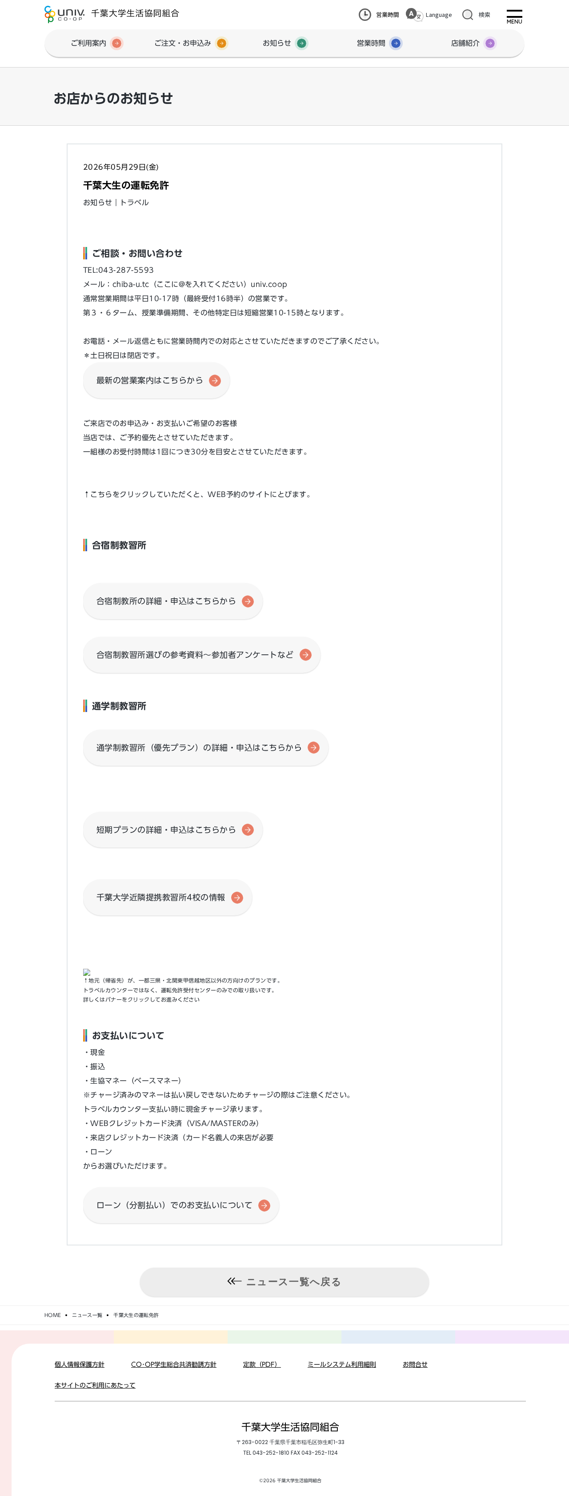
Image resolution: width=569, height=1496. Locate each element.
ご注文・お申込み (182, 43)
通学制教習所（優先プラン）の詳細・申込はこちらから (199, 748)
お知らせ (277, 43)
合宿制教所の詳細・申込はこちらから (166, 601)
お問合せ (415, 1364)
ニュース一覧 (87, 1315)
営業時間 (387, 14)
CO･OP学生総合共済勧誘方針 (173, 1364)
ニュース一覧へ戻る (294, 1282)
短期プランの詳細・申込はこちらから (166, 830)
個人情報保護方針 (79, 1364)
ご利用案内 (88, 43)
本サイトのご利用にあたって (95, 1385)
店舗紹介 (465, 43)
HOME (52, 1315)
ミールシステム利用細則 (342, 1364)
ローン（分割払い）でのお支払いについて (174, 1205)
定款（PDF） (262, 1364)
